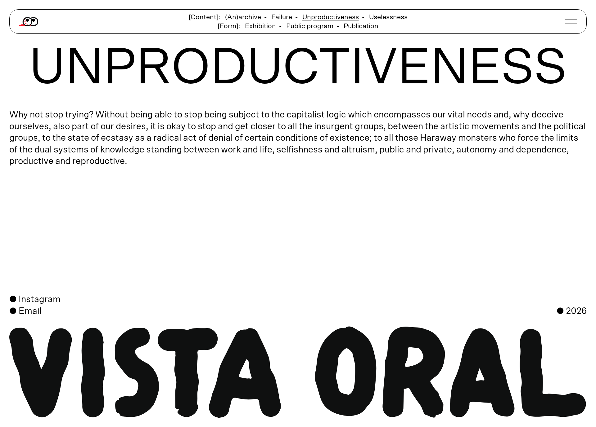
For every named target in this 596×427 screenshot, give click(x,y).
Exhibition (260, 26)
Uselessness (388, 17)
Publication (361, 26)
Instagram (40, 299)
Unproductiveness (330, 17)
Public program (309, 26)
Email (30, 311)
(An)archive (243, 17)
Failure (281, 17)
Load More (298, 208)
